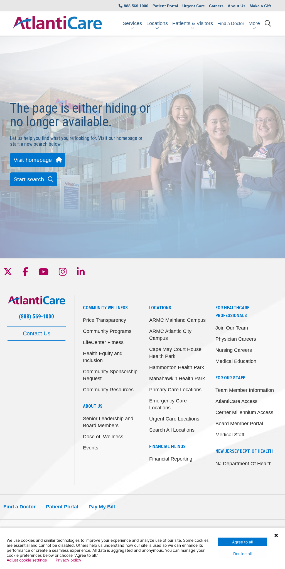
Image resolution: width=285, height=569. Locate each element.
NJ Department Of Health (243, 463)
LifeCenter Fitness (103, 342)
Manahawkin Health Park (177, 378)
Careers (216, 6)
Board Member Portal (239, 423)
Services (132, 23)
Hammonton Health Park (176, 367)
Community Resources (108, 389)
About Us (236, 6)
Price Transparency (104, 320)
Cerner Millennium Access (244, 412)
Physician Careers (235, 339)
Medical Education (235, 361)
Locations (157, 23)
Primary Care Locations (175, 389)
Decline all (242, 553)
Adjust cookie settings (27, 560)
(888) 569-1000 (36, 316)
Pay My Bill (102, 506)
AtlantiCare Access (236, 401)
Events (90, 448)
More (254, 23)
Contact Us (36, 333)
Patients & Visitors (192, 23)
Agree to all (242, 542)
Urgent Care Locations (174, 419)
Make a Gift (260, 6)
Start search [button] (29, 179)
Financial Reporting (170, 459)
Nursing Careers (233, 350)
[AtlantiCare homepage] (57, 23)
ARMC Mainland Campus (177, 320)
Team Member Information (244, 390)
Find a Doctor (230, 23)
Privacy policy (68, 560)
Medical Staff (229, 434)
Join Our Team (231, 328)
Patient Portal (165, 6)
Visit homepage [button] (33, 160)
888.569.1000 (136, 6)
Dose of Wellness (103, 436)
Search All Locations (172, 430)
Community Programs (107, 331)
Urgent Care (193, 6)
